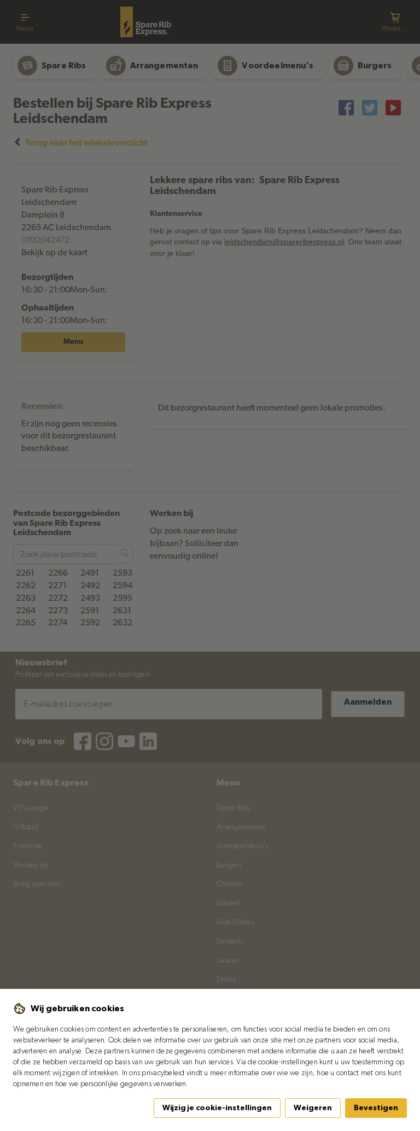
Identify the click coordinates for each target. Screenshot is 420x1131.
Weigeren (313, 1108)
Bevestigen (376, 1108)
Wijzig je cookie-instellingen (217, 1108)
